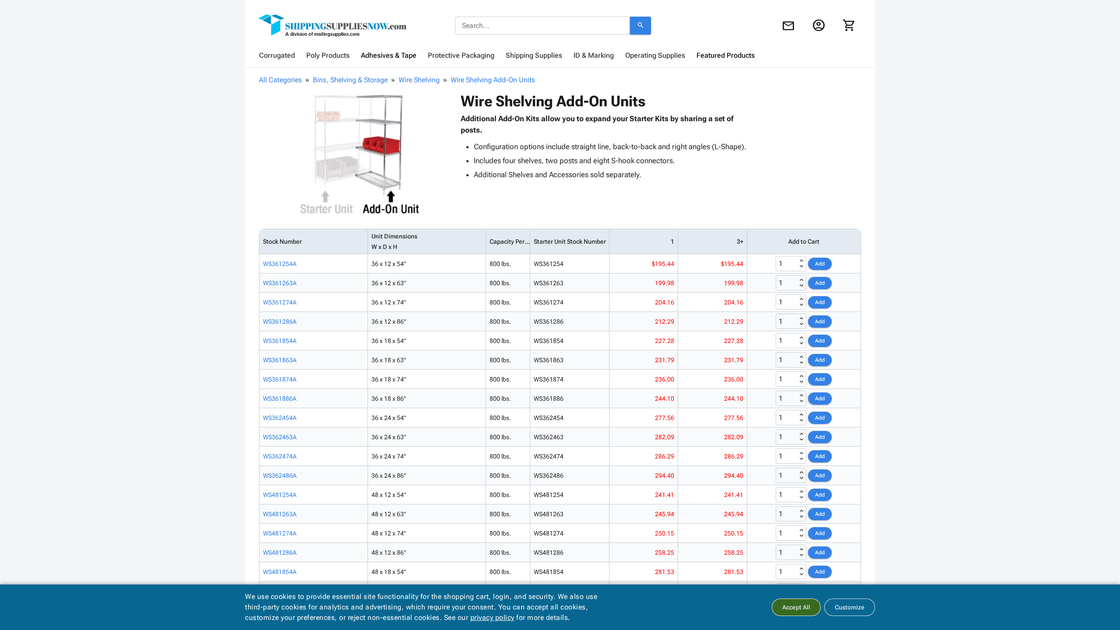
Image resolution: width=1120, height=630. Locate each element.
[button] (358, 153)
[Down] (801, 266)
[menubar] (560, 55)
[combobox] (542, 26)
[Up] (801, 260)
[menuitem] (277, 55)
